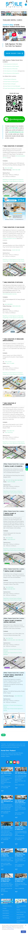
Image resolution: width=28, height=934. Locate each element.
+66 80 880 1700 (10, 430)
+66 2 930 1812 (9, 537)
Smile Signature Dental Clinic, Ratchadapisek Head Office (7, 801)
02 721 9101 (19, 814)
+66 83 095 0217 (11, 539)
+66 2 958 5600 (9, 587)
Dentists (18, 909)
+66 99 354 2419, (11, 640)
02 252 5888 (5, 787)
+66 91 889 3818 (19, 640)
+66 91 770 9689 (10, 363)
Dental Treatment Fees (21, 912)
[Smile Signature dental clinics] (14, 5)
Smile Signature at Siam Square (11, 66)
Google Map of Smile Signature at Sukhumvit (13, 181)
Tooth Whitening (6, 917)
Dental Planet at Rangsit (10, 83)
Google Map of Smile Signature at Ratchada (13, 317)
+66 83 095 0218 (16, 306)
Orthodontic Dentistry (7, 905)
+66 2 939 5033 (9, 432)
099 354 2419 (7, 888)
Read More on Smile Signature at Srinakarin (13, 372)
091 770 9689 (21, 812)
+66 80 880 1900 (11, 589)
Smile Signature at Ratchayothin (11, 73)
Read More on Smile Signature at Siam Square (13, 259)
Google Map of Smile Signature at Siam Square (13, 261)
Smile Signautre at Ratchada (10, 68)
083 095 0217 (21, 838)
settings (12, 929)
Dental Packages (20, 914)
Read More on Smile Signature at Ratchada (13, 316)
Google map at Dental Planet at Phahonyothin (14, 550)
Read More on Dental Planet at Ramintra (12, 491)
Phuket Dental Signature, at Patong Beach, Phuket (21, 879)
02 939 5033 (5, 839)
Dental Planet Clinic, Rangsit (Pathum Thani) (20, 854)
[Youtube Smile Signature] (14, 762)
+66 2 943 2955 (9, 480)
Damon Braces (6, 910)
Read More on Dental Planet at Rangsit (12, 598)
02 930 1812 (19, 839)
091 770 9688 (7, 863)
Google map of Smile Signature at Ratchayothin (14, 443)
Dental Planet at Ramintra (10, 79)
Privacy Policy (9, 927)
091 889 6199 (21, 888)
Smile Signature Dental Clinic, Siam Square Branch (21, 772)
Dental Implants (6, 913)
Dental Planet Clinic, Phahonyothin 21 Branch (20, 827)
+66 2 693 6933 (8, 304)
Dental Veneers (6, 915)
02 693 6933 (5, 812)
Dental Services (4, 903)
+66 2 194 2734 (9, 638)
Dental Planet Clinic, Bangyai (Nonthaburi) (5, 879)
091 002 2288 (7, 786)
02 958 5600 (19, 866)
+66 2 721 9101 (8, 361)
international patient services (9, 238)
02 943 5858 (5, 864)
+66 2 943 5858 (18, 480)
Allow (23, 931)
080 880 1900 (21, 864)
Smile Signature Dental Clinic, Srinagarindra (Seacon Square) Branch (20, 801)
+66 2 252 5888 (9, 168)
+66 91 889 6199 (18, 696)
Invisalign (5, 908)
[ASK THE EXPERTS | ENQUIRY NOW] (27, 469)
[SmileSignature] (7, 762)
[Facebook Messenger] (27, 467)
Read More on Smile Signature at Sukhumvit (13, 179)
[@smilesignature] (11, 762)
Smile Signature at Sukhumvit (11, 64)
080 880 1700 (7, 838)
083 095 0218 (7, 811)
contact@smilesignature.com (15, 132)
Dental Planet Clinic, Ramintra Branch (5, 854)
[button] (26, 5)
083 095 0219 (21, 784)
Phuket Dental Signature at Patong (12, 88)
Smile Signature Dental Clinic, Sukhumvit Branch (6, 772)
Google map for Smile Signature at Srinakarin (13, 374)
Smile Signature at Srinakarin (10, 71)
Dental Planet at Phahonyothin (11, 81)
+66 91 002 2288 (16, 169)
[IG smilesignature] (18, 762)
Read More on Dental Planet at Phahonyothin (13, 548)
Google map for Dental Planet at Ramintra (13, 492)
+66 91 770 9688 (11, 481)
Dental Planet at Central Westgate (12, 86)
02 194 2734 (5, 891)
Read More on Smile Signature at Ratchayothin (13, 441)
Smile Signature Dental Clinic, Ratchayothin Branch (7, 827)
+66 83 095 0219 (16, 250)
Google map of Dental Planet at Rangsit (12, 600)
